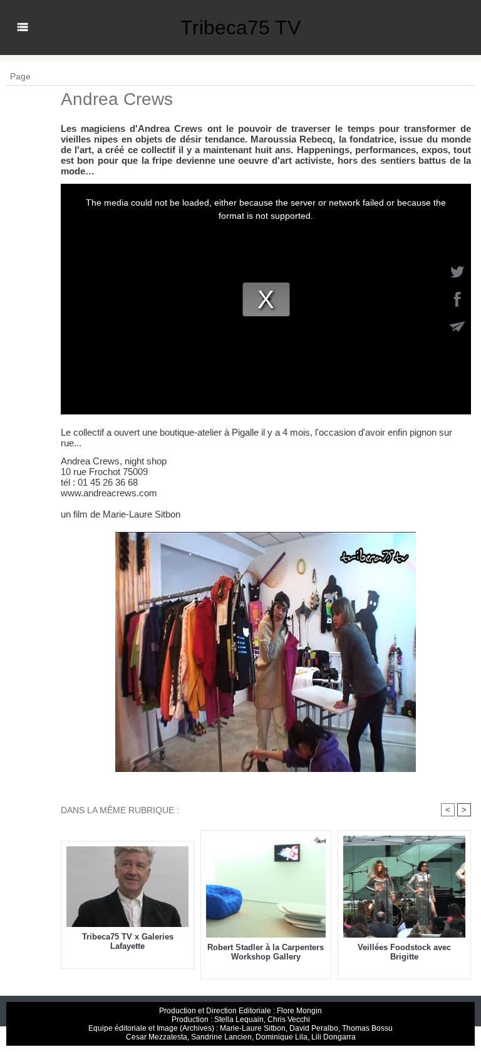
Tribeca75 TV (240, 27)
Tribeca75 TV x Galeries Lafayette (127, 941)
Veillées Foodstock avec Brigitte (404, 952)
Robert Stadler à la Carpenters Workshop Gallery (265, 952)
